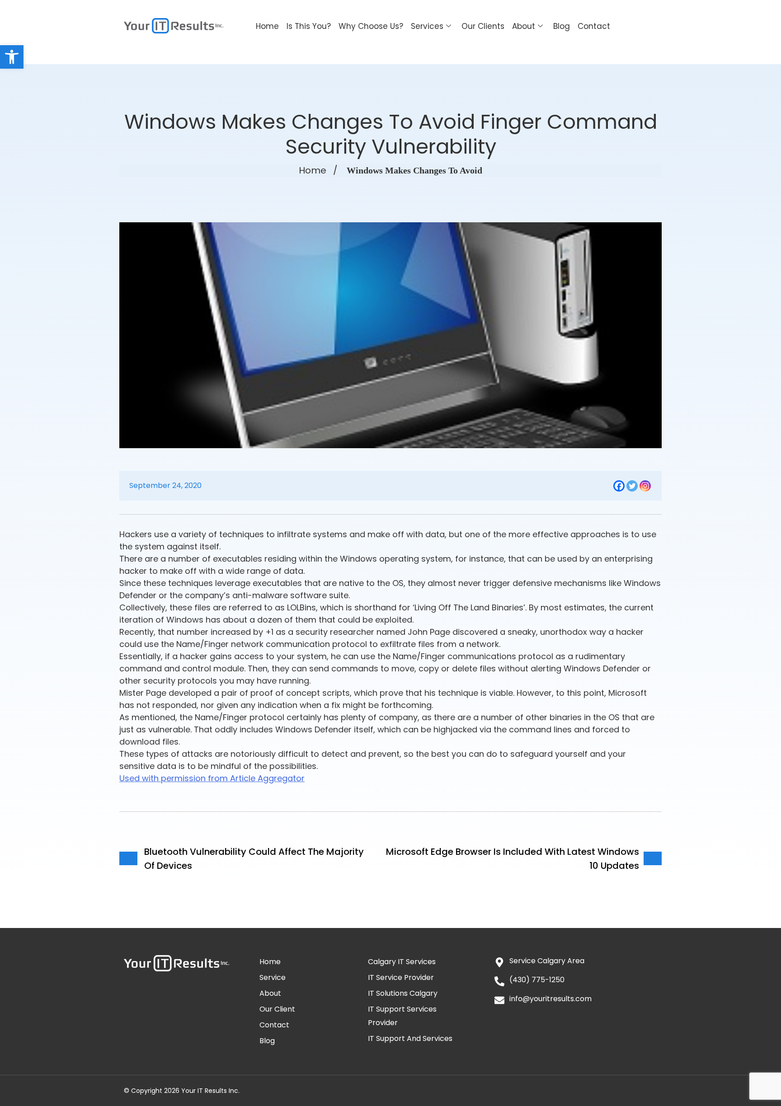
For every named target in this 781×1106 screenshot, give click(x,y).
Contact (594, 26)
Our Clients (482, 26)
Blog (561, 26)
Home (267, 26)
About (523, 26)
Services (427, 26)
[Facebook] (619, 486)
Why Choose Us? (371, 26)
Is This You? (309, 26)
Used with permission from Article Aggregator (212, 778)
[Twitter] (632, 486)
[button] (12, 57)
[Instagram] (645, 486)
